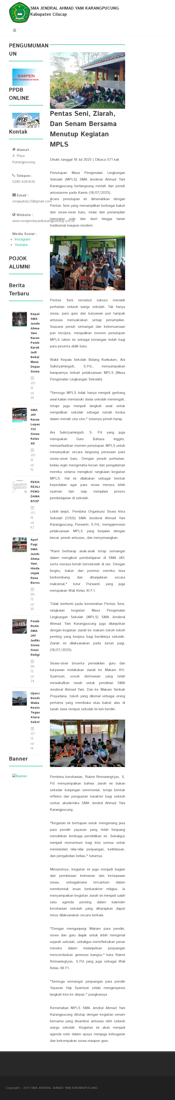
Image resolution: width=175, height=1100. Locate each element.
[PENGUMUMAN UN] (26, 77)
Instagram (22, 239)
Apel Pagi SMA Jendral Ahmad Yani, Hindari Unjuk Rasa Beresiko (37, 561)
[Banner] (19, 776)
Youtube (21, 245)
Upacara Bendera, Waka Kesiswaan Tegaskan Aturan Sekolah (39, 707)
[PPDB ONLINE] (26, 120)
